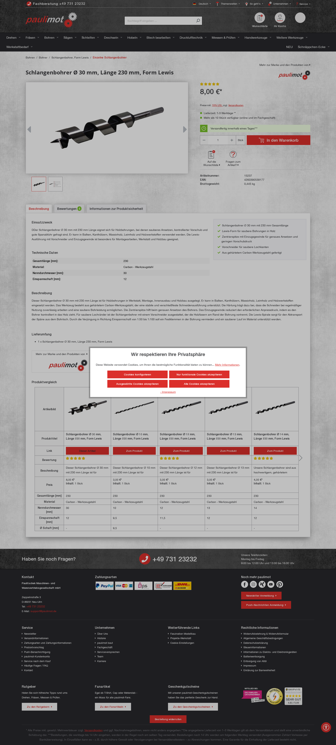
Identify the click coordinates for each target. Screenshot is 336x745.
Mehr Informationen (227, 364)
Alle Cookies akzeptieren (199, 383)
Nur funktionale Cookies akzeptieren (199, 374)
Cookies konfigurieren (137, 374)
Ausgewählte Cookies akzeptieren (137, 383)
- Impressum (168, 391)
